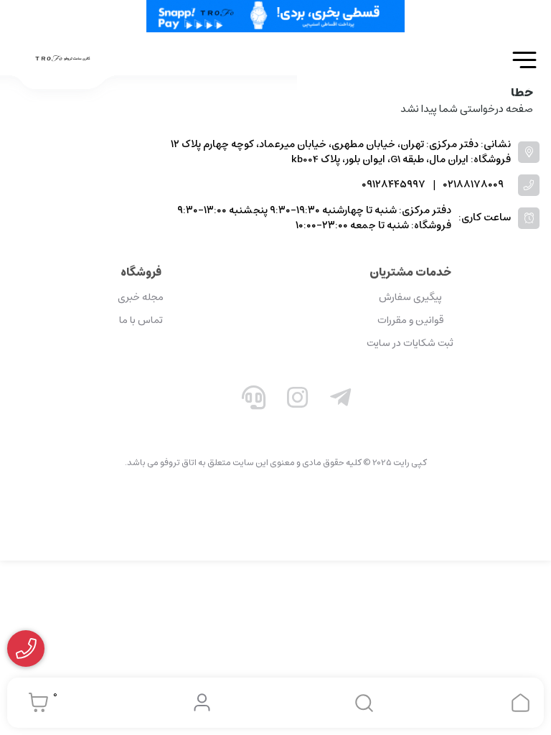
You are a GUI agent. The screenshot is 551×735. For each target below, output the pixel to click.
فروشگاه (141, 272)
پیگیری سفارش (410, 297)
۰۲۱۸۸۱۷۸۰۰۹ (473, 184)
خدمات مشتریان (410, 272)
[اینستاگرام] (298, 400)
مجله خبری (141, 297)
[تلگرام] (341, 400)
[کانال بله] (210, 400)
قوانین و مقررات (410, 320)
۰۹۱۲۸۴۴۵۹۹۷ (393, 184)
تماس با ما (141, 320)
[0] (35, 703)
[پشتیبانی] (254, 400)
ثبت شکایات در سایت (410, 343)
